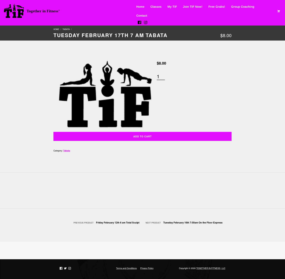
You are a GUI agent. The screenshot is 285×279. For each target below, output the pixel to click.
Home (56, 29)
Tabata (66, 29)
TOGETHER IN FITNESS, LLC (210, 268)
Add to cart (142, 136)
